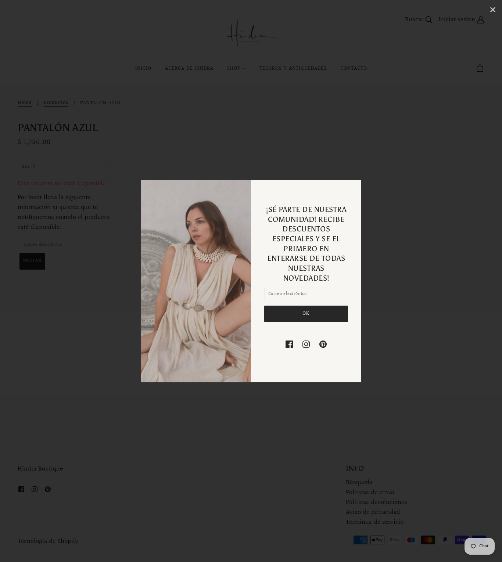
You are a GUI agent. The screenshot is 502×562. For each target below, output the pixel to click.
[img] (289, 344)
